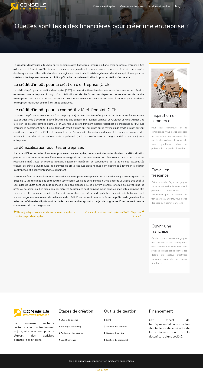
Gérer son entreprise (131, 6)
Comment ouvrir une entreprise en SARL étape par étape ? (113, 214)
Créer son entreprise (104, 6)
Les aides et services (158, 6)
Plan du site (101, 370)
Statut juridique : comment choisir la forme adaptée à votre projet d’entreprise (45, 214)
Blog (177, 6)
